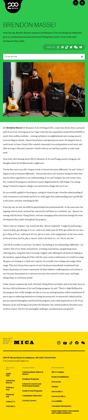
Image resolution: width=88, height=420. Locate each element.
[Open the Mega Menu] (75, 3)
